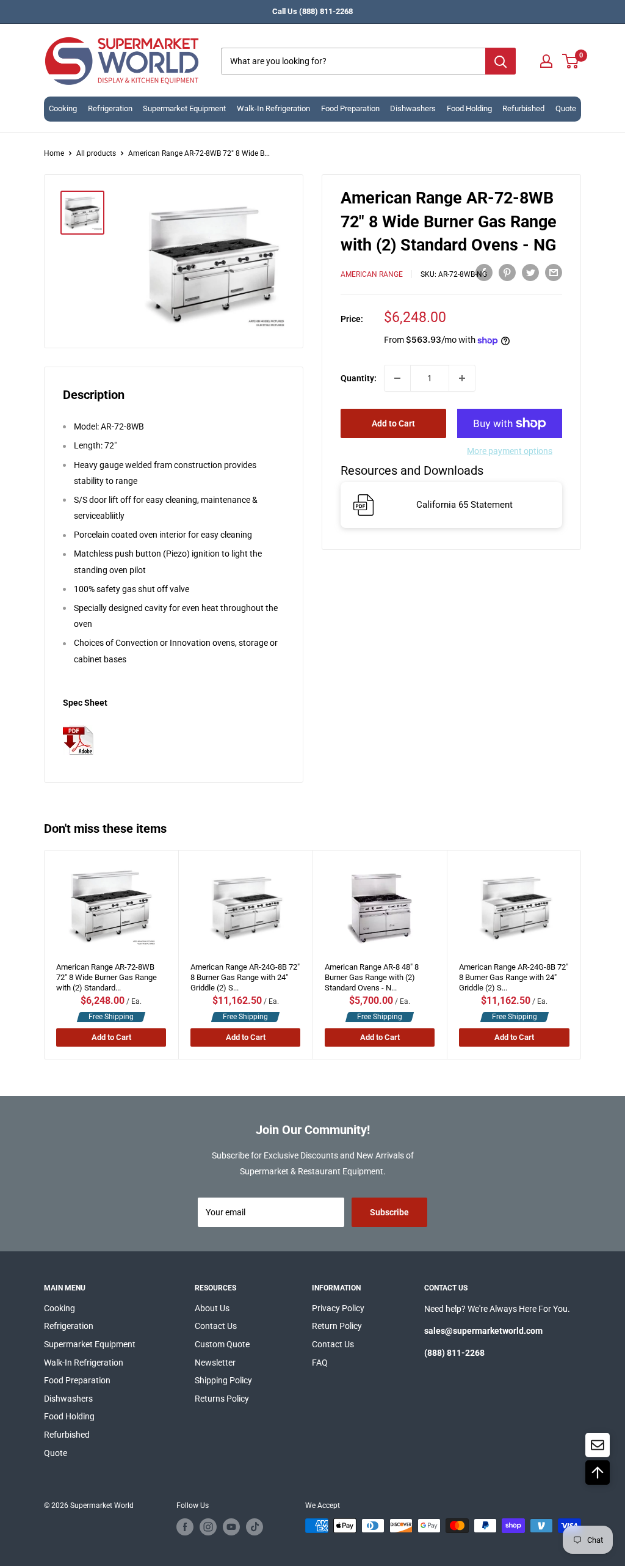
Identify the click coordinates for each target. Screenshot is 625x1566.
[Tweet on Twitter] (530, 272)
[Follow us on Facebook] (184, 1526)
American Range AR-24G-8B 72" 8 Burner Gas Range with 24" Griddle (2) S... (245, 974)
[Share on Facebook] (484, 272)
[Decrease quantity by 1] (397, 378)
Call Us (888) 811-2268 (312, 11)
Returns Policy (222, 1398)
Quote (565, 108)
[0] (571, 61)
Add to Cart (393, 423)
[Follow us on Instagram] (208, 1526)
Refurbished (523, 108)
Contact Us (216, 1326)
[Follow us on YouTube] (231, 1526)
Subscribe (389, 1212)
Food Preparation (350, 108)
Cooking (63, 108)
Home (54, 153)
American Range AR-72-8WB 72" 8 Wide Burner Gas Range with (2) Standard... (106, 974)
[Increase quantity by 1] (462, 378)
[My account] (546, 61)
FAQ (320, 1362)
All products (96, 153)
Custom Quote (222, 1344)
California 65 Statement (464, 504)
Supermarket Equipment (184, 108)
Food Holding (469, 108)
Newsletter (215, 1362)
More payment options (509, 451)
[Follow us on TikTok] (254, 1526)
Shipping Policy (223, 1380)
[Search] (500, 61)
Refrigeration (110, 108)
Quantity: (359, 378)
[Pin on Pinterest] (507, 272)
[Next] (581, 954)
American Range (372, 274)
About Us (212, 1308)
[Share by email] (553, 272)
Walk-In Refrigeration (273, 108)
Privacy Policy (338, 1308)
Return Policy (337, 1326)
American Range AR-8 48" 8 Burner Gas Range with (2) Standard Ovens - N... (372, 974)
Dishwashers (413, 108)
